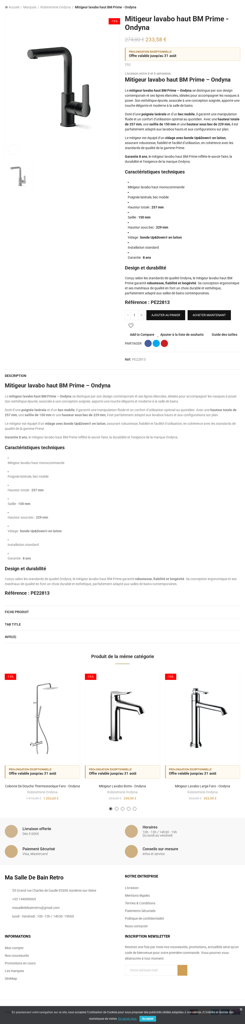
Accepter (147, 1018)
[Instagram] (192, 983)
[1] (182, 970)
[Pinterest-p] (182, 983)
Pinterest (164, 343)
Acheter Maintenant (209, 315)
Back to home (230, 7)
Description (15, 376)
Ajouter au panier (165, 315)
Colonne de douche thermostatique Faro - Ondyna (42, 786)
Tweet (156, 343)
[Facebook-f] (173, 983)
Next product (236, 7)
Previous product (224, 7)
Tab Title (13, 624)
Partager (148, 343)
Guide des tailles (224, 334)
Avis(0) (10, 637)
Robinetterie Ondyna (42, 792)
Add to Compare (142, 334)
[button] (110, 809)
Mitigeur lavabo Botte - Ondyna (122, 786)
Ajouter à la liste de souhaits (182, 334)
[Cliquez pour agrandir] (13, 149)
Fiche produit (17, 612)
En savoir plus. (127, 1018)
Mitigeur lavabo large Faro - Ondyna (202, 786)
